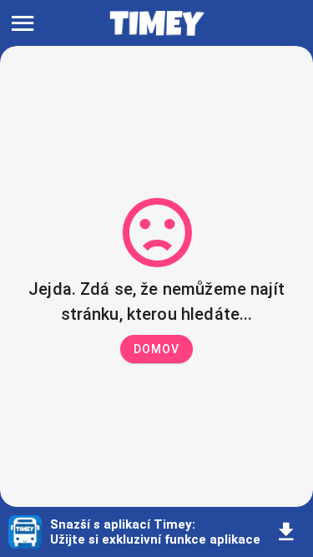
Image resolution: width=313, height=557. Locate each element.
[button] (156, 349)
